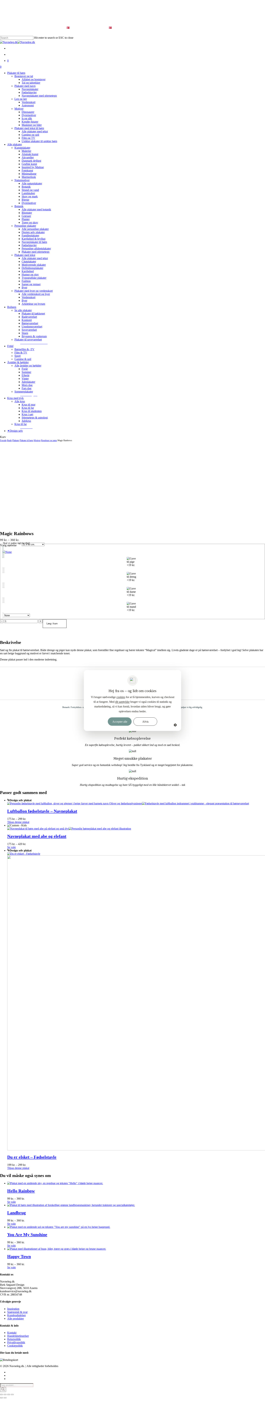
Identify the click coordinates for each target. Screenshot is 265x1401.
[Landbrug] (71, 1205)
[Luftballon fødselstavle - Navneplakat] (128, 803)
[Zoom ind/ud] (1, 1394)
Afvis (145, 721)
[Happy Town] (56, 1248)
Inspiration (13, 1308)
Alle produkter (15, 1318)
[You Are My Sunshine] (58, 1226)
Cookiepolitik (15, 1345)
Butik (9, 440)
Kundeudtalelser (16, 1315)
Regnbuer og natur (49, 440)
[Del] (8, 1394)
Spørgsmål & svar (17, 1312)
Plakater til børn (26, 440)
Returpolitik (14, 1339)
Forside (3, 440)
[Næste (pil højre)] (5, 1397)
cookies (120, 697)
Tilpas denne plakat (18, 822)
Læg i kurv (52, 623)
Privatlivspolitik (16, 1342)
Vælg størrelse (8, 545)
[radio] (132, 552)
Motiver (37, 440)
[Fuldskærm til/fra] (5, 1394)
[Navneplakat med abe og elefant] (69, 828)
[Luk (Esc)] (12, 1394)
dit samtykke (122, 701)
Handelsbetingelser (18, 1335)
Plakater (15, 440)
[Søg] (3, 1389)
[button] (34, 342)
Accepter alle (119, 721)
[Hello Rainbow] (55, 1183)
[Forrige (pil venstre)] (1, 1397)
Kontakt (11, 1332)
